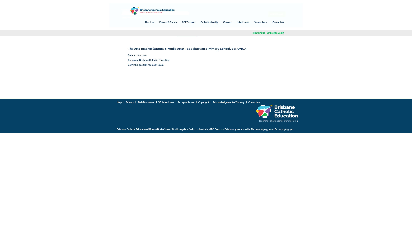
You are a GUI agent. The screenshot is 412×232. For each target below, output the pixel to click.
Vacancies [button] (260, 22)
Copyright (203, 102)
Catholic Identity (209, 22)
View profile (259, 33)
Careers (227, 22)
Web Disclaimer (146, 102)
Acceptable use (186, 102)
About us (149, 22)
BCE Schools (188, 22)
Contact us (278, 22)
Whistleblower (166, 102)
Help (119, 102)
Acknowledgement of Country (228, 102)
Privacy (130, 102)
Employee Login (275, 33)
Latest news (243, 22)
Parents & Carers (168, 22)
